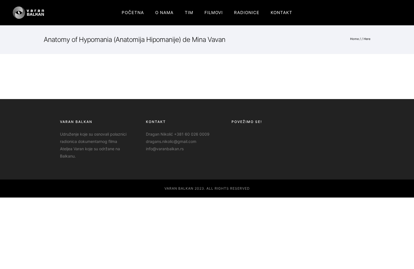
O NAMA (164, 12)
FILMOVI (213, 12)
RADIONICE (246, 12)
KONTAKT (281, 12)
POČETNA (133, 12)
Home (354, 39)
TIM (189, 12)
